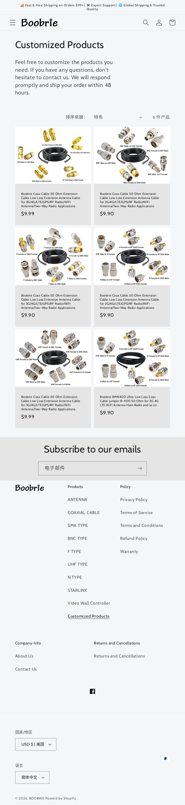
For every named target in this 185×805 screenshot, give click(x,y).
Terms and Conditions (141, 525)
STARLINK (77, 590)
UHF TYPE (78, 564)
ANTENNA (77, 499)
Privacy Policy (134, 499)
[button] (12, 22)
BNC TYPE (77, 538)
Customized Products (88, 616)
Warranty (129, 551)
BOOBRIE (37, 798)
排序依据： (77, 117)
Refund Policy (134, 538)
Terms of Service (136, 512)
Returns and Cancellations (119, 655)
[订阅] (139, 468)
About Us (24, 655)
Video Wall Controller (89, 603)
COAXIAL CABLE (84, 512)
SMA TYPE (78, 525)
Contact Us (26, 668)
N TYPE (75, 577)
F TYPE (74, 551)
